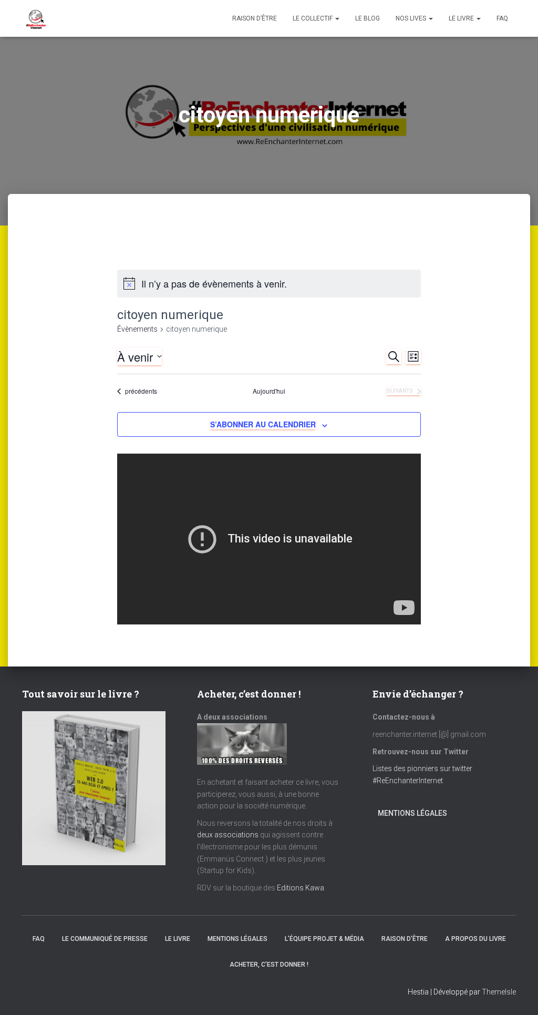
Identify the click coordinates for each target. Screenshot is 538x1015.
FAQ (502, 18)
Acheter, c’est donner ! (269, 964)
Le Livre (462, 18)
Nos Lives (412, 18)
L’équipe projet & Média (324, 938)
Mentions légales (412, 813)
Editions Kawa (300, 888)
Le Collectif (313, 18)
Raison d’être (254, 18)
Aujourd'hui (269, 391)
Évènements (137, 329)
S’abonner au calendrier (263, 424)
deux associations (227, 835)
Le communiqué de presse (105, 938)
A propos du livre (475, 938)
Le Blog (367, 18)
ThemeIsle (499, 992)
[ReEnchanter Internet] (35, 18)
